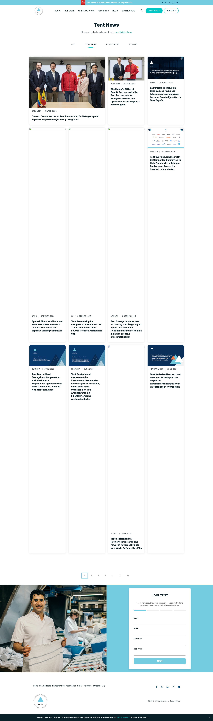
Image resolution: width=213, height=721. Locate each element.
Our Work (69, 11)
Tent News (90, 44)
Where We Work (86, 11)
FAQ (103, 686)
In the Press (112, 44)
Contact (87, 686)
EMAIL (136, 628)
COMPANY (138, 639)
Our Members (128, 11)
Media (115, 11)
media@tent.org (123, 32)
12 (120, 575)
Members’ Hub (58, 686)
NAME (136, 618)
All (73, 44)
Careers (96, 686)
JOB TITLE (138, 649)
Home (35, 686)
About (58, 11)
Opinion (133, 44)
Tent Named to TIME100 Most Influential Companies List (109, 3)
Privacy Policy (175, 701)
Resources (103, 11)
